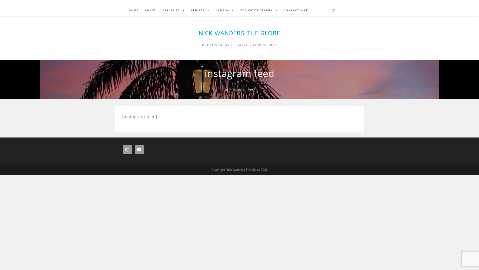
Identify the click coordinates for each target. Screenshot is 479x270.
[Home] (226, 89)
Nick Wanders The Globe (239, 33)
